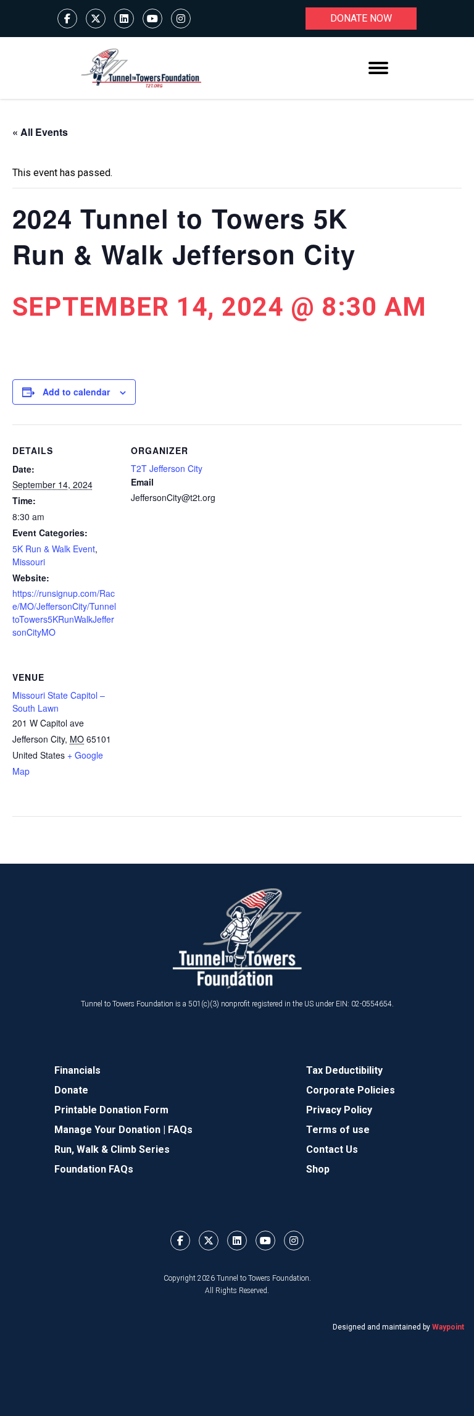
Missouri (28, 561)
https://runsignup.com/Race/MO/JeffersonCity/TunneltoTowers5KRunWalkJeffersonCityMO (64, 612)
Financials (77, 1070)
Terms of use (338, 1130)
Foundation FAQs (93, 1169)
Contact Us (332, 1149)
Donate (71, 1090)
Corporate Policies (350, 1090)
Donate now (361, 18)
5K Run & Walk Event (53, 548)
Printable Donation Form (111, 1110)
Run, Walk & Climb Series (112, 1149)
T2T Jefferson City (166, 468)
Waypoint (448, 1327)
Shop (318, 1169)
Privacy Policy (339, 1110)
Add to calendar (76, 392)
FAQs (180, 1130)
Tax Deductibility (344, 1070)
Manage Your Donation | (111, 1130)
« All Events (40, 132)
